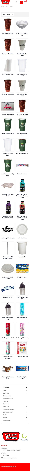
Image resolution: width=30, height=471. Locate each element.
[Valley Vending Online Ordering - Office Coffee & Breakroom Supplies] (5, 2)
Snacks (4, 415)
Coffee (4, 390)
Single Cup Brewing (7, 412)
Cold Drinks (6, 393)
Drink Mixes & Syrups (8, 398)
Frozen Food (6, 404)
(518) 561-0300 (6, 455)
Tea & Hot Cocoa (7, 420)
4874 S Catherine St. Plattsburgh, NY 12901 (11, 450)
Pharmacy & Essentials (8, 409)
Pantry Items (6, 406)
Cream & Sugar (6, 396)
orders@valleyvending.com (11, 458)
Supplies (5, 417)
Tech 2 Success (7, 468)
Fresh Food (5, 401)
